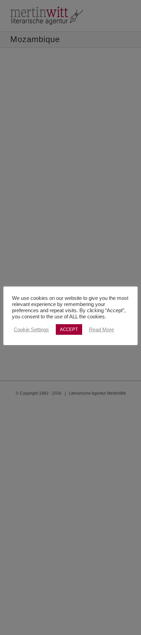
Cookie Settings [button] (31, 329)
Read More (101, 329)
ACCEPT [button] (69, 329)
